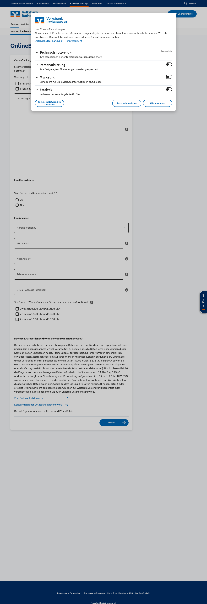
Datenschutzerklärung (48, 40)
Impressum (72, 40)
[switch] (169, 64)
